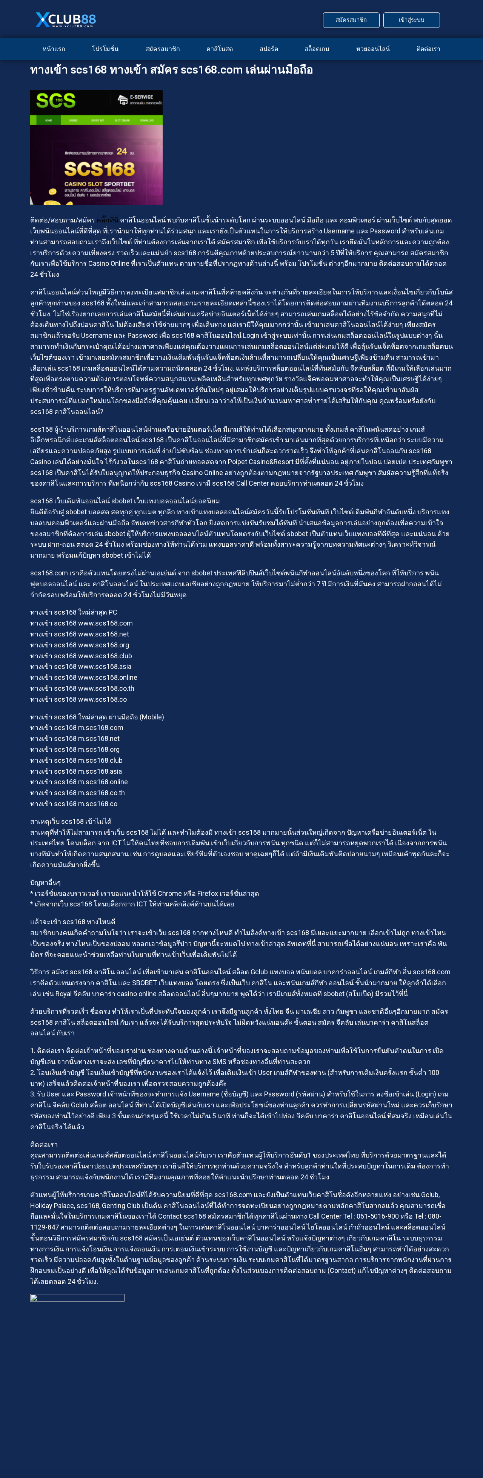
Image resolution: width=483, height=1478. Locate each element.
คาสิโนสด (219, 48)
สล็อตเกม (317, 48)
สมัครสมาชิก (162, 48)
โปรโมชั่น (105, 48)
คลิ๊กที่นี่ (107, 220)
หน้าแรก (54, 48)
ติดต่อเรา (428, 48)
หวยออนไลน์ (373, 48)
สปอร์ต (269, 48)
